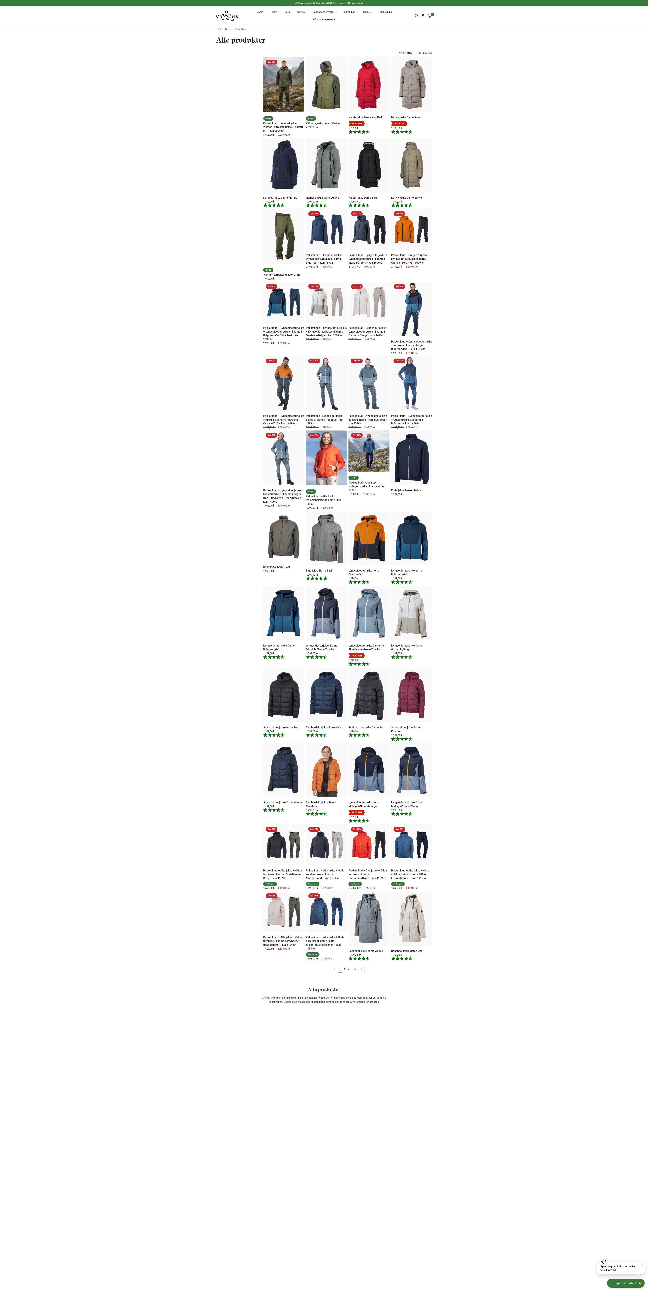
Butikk (227, 29)
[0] (429, 15)
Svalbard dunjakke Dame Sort (366, 727)
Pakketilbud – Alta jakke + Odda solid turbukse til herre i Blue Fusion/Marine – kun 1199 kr (410, 874)
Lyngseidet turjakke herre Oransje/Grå (363, 572)
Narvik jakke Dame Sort (362, 197)
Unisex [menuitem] (301, 12)
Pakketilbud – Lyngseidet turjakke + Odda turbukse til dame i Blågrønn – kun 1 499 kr (411, 419)
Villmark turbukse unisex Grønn (282, 274)
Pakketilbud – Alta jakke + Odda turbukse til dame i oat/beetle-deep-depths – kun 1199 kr (282, 941)
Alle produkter (240, 29)
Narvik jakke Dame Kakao (406, 117)
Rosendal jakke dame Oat (406, 951)
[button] (621, 1268)
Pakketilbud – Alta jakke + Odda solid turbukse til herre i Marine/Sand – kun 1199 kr (325, 874)
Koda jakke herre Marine (406, 490)
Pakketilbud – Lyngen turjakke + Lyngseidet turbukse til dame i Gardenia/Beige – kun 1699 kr (367, 331)
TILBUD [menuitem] (367, 12)
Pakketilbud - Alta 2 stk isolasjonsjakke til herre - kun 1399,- (366, 486)
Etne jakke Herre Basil (319, 570)
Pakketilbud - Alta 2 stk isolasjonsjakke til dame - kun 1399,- (324, 500)
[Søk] (416, 15)
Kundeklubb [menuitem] (385, 12)
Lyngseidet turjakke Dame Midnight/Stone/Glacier (321, 647)
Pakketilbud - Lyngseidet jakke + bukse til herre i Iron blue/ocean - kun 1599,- (368, 419)
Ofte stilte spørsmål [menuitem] (324, 19)
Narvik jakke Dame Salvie (406, 197)
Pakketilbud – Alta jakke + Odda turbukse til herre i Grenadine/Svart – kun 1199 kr (367, 874)
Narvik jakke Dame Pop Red (365, 117)
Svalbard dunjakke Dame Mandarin (321, 804)
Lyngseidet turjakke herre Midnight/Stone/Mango (363, 804)
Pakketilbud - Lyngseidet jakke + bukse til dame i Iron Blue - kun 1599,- (325, 419)
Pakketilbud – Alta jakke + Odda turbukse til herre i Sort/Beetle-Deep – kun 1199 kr (282, 874)
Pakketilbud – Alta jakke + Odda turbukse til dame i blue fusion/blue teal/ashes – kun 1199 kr (325, 943)
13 (355, 969)
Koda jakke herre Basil (276, 567)
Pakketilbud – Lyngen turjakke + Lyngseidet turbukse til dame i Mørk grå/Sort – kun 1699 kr (367, 259)
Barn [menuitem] (287, 12)
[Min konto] (423, 15)
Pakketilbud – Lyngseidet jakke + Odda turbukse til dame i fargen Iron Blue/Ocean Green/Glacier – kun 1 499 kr (283, 496)
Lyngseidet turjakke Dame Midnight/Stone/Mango (407, 804)
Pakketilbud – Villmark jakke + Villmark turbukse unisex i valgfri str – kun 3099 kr (283, 127)
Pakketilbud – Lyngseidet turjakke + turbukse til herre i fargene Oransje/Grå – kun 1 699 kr (283, 419)
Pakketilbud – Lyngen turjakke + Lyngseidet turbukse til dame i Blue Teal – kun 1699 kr (325, 259)
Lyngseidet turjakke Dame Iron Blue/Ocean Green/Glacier (366, 647)
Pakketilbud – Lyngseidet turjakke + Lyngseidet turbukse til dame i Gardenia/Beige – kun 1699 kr (326, 331)
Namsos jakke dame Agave (322, 197)
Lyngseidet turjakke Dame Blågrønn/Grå (279, 647)
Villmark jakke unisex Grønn (323, 123)
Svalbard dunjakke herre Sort (281, 727)
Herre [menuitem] (274, 12)
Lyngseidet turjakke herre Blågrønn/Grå (406, 572)
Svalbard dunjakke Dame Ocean (282, 802)
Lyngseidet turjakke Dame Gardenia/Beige (407, 647)
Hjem (218, 29)
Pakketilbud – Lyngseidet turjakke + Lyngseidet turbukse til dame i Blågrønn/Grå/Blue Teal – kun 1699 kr (283, 333)
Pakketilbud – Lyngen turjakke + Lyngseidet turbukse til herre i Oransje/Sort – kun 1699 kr (410, 259)
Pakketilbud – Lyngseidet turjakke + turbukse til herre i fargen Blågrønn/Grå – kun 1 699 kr (411, 345)
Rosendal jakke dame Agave (365, 951)
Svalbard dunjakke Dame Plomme (406, 729)
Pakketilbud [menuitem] (348, 12)
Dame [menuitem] (260, 12)
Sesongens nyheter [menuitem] (323, 12)
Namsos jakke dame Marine (280, 197)
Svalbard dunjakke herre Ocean (325, 727)
